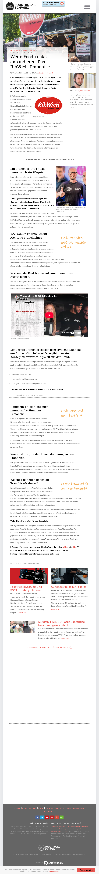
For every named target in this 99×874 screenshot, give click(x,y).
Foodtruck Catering (58, 829)
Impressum (79, 808)
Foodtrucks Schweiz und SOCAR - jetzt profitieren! (26, 588)
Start (17, 808)
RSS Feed (63, 831)
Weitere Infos (54, 871)
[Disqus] (49, 687)
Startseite (16, 50)
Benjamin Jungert (83, 91)
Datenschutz (49, 812)
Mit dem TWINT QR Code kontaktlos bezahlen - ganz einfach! (61, 623)
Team (68, 808)
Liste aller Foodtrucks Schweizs (63, 826)
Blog (24, 808)
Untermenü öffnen (87, 7)
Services (59, 808)
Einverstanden (86, 870)
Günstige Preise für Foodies (68, 586)
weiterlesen (22, 613)
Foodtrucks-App (81, 826)
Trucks (49, 808)
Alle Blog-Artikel (29, 50)
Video (65, 547)
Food (40, 808)
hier (75, 547)
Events (32, 808)
